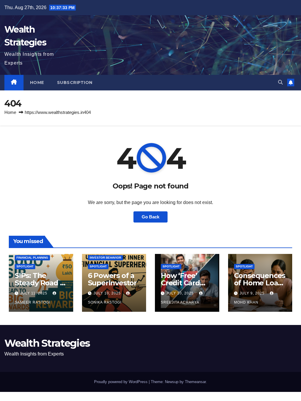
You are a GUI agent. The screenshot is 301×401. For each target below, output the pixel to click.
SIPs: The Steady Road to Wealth (41, 282)
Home (37, 82)
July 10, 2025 (107, 293)
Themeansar (195, 382)
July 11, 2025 (34, 293)
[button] (280, 82)
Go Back (150, 216)
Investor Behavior (105, 257)
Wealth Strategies (47, 343)
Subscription (75, 82)
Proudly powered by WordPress (121, 382)
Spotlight (25, 266)
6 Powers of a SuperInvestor (112, 279)
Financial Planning (32, 257)
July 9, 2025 (253, 293)
